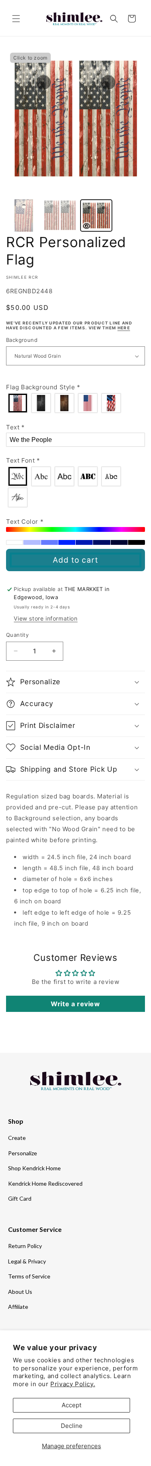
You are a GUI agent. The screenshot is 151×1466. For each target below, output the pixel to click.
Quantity (17, 635)
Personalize (22, 1153)
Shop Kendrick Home (34, 1168)
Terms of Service (29, 1276)
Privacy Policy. (72, 1384)
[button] (16, 19)
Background (21, 340)
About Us (20, 1291)
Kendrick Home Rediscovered (45, 1183)
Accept (71, 1405)
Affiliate (18, 1306)
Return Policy (25, 1245)
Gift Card (19, 1198)
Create (17, 1137)
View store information (45, 618)
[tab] (24, 215)
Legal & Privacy (27, 1261)
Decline (72, 1426)
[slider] (75, 529)
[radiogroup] (75, 403)
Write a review (75, 1004)
